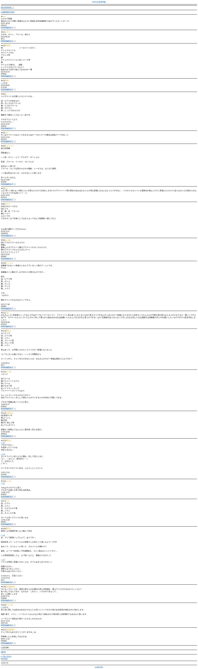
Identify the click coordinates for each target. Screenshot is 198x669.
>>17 (3, 560)
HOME (11, 12)
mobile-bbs (99, 667)
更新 (8, 8)
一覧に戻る (6, 656)
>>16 (3, 535)
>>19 (3, 607)
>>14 (3, 454)
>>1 (2, 83)
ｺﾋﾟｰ (13, 28)
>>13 (3, 443)
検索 (5, 12)
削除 (3, 28)
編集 (8, 28)
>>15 (3, 483)
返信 (3, 8)
